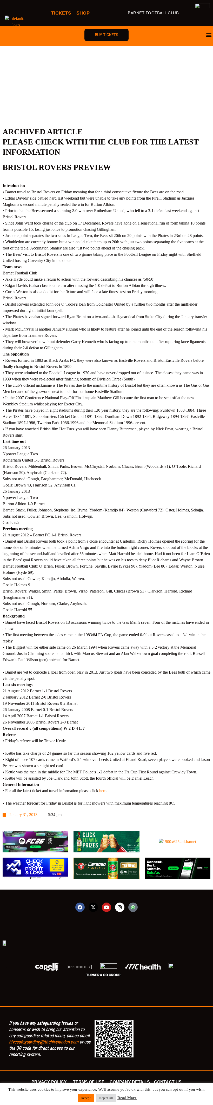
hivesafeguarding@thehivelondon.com (43, 1042)
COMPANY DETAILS (130, 1082)
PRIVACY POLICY (50, 1082)
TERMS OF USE (89, 1082)
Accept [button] (86, 1098)
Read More (127, 1098)
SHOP (83, 13)
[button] (208, 35)
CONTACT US (168, 1082)
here (102, 790)
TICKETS (61, 13)
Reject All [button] (106, 1098)
